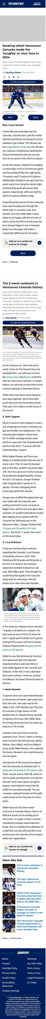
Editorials (14, 262)
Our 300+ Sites (34, 963)
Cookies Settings (10, 990)
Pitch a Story (33, 968)
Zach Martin (11, 318)
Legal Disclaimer (35, 977)
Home (5, 262)
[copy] (18, 77)
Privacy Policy (9, 973)
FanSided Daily (9, 968)
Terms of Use (34, 973)
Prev (10, 117)
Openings (32, 958)
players (27, 377)
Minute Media (16, 997)
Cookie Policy (9, 977)
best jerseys (12, 377)
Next (35, 117)
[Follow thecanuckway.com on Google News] (39, 243)
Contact (6, 963)
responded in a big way (18, 147)
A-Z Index (32, 982)
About (5, 958)
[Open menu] (4, 3)
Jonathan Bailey (13, 72)
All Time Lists (15, 938)
